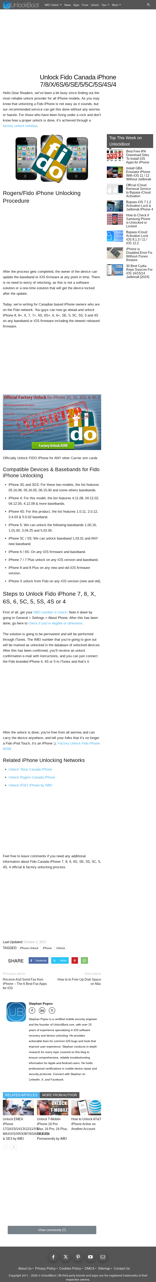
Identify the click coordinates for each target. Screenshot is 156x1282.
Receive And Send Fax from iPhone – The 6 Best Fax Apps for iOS (25, 984)
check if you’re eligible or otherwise (55, 623)
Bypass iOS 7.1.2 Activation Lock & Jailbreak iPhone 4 (139, 205)
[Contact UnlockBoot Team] (102, 1256)
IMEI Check (52, 5)
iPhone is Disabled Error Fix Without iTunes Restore (139, 254)
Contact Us (122, 1268)
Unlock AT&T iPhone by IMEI (30, 785)
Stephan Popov (41, 1003)
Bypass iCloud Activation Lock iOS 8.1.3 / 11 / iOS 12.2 (137, 237)
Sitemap (104, 1268)
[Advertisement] (78, 41)
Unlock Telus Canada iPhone (30, 769)
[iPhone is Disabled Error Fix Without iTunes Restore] (115, 253)
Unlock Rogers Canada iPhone (32, 777)
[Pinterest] (78, 1256)
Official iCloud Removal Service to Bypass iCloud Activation (138, 190)
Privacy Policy (45, 1268)
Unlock (95, 5)
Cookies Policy (70, 1268)
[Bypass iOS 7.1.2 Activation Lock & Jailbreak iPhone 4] (115, 206)
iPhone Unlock (29, 948)
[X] (53, 1011)
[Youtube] (90, 1256)
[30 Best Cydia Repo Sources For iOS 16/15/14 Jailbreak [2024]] (115, 270)
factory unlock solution (20, 126)
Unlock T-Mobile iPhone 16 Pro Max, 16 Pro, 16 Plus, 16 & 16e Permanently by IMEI (52, 1128)
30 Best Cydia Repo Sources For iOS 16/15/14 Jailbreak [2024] (139, 271)
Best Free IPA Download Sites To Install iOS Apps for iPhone (137, 157)
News (67, 5)
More (115, 5)
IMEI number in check (50, 612)
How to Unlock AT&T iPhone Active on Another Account (86, 1124)
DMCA (89, 1268)
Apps (76, 5)
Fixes (85, 5)
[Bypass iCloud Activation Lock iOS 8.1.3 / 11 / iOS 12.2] (115, 236)
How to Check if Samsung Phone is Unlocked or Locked (138, 220)
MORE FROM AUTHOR (59, 1095)
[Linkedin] (43, 1011)
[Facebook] (33, 1011)
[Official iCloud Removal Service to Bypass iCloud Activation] (115, 189)
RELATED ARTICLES (21, 1095)
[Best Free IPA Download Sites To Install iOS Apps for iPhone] (115, 155)
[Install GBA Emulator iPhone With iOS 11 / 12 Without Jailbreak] (115, 172)
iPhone (47, 948)
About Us (24, 1268)
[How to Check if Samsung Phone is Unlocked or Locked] (115, 219)
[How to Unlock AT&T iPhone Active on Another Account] (86, 1107)
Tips (103, 5)
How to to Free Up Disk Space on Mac (79, 981)
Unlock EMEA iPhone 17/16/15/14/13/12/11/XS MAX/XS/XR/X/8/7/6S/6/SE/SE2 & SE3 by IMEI (26, 1128)
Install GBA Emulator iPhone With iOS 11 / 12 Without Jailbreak (138, 173)
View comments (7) (52, 1230)
